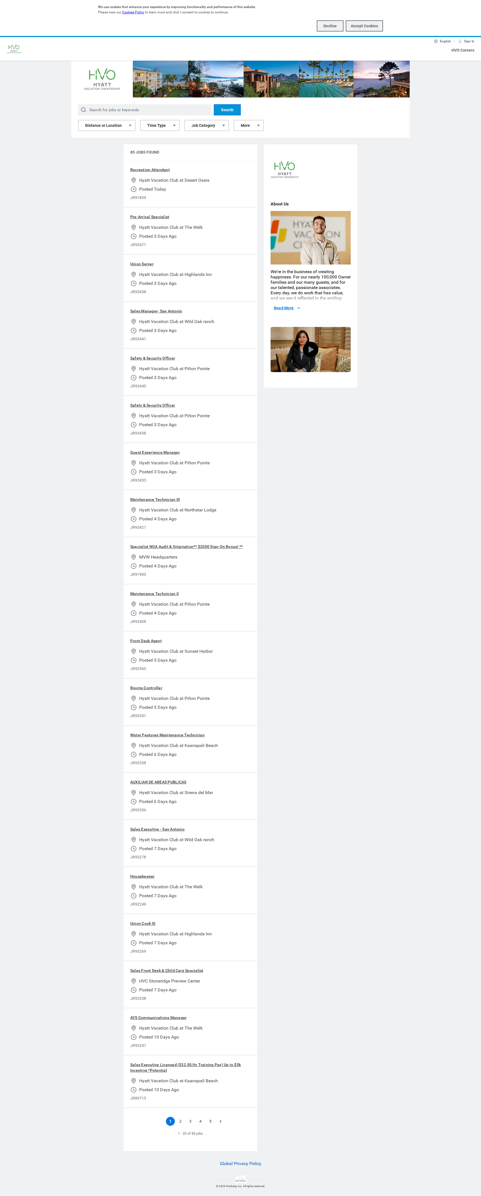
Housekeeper (142, 876)
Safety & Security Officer (152, 358)
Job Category (203, 125)
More (245, 125)
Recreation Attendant (150, 170)
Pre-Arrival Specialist (149, 217)
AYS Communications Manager (158, 1017)
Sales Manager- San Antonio (156, 311)
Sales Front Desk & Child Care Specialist (166, 970)
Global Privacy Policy (240, 1163)
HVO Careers (462, 50)
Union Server (142, 264)
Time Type (156, 125)
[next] (220, 1121)
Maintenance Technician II (154, 593)
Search (227, 110)
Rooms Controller (146, 688)
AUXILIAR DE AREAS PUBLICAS (158, 782)
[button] (311, 349)
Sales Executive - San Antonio (157, 829)
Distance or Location (103, 125)
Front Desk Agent (146, 641)
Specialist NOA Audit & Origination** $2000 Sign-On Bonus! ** (186, 546)
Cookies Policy (133, 12)
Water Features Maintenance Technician (167, 735)
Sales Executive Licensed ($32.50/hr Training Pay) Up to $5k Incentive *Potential (185, 1067)
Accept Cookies (364, 26)
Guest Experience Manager (155, 452)
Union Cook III (142, 923)
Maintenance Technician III (155, 499)
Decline (330, 26)
